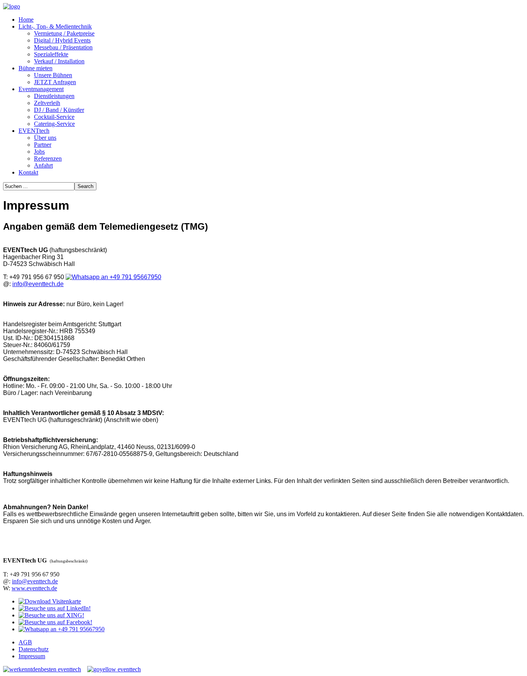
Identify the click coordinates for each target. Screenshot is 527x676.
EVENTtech (34, 130)
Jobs (39, 151)
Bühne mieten (35, 68)
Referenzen (48, 158)
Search (85, 186)
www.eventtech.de (34, 588)
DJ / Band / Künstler (59, 110)
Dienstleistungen (54, 96)
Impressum (32, 656)
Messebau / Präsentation (63, 47)
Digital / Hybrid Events (62, 40)
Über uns (45, 137)
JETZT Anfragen (55, 82)
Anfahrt (43, 165)
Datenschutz (34, 649)
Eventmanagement (41, 89)
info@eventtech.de (38, 284)
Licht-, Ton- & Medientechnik (55, 26)
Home (26, 19)
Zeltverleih (47, 103)
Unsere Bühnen (53, 75)
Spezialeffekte (51, 54)
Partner (42, 144)
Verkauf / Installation (59, 61)
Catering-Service (54, 123)
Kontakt (28, 172)
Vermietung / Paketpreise (64, 33)
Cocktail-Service (54, 117)
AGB (25, 642)
